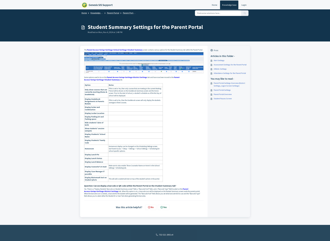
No (152, 207)
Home (214, 5)
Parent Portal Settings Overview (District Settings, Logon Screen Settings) (229, 84)
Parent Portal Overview (223, 94)
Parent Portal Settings (222, 90)
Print (216, 50)
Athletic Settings (220, 69)
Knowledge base (229, 5)
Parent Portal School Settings (136, 13)
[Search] (245, 13)
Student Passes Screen (223, 98)
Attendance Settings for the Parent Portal (230, 73)
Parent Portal (113, 13)
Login (243, 5)
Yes (165, 207)
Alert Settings (219, 60)
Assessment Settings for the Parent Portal (230, 65)
